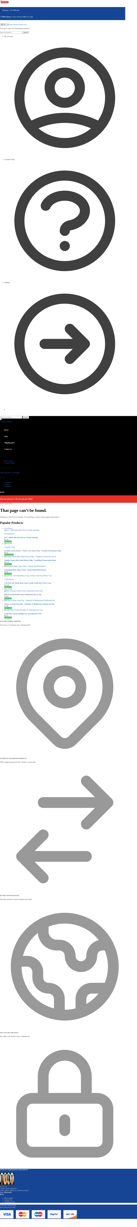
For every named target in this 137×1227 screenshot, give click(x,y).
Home (2, 504)
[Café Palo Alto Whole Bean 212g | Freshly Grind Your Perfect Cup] (64, 576)
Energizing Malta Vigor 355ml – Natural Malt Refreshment (25, 570)
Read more (8, 541)
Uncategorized (9, 534)
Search (26, 32)
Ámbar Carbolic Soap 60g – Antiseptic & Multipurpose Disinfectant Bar (29, 604)
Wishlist (7, 282)
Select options (9, 555)
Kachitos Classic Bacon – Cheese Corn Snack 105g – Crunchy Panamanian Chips (32, 551)
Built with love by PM (7, 1207)
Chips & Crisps (9, 547)
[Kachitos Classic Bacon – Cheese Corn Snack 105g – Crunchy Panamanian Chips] (64, 543)
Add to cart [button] (8, 564)
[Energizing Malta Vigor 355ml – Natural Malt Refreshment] (64, 566)
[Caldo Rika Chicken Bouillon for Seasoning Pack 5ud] (64, 610)
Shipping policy (9, 1202)
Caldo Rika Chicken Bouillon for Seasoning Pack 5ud (22, 614)
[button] (2, 409)
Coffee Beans (8, 579)
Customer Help (9, 159)
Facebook (7, 482)
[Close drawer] (55, 5)
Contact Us (8, 1200)
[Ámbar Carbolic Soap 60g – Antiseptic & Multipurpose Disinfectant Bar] (64, 600)
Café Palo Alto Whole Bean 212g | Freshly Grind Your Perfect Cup (27, 583)
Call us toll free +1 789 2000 (9, 473)
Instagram (7, 486)
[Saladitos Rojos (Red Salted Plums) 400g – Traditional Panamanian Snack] (64, 557)
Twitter (6, 484)
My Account (8, 36)
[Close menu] (1, 1)
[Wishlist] (132, 3)
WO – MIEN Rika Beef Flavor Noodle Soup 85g (21, 537)
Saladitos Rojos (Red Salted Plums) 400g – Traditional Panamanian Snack (30, 560)
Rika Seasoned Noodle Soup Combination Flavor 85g (22, 594)
